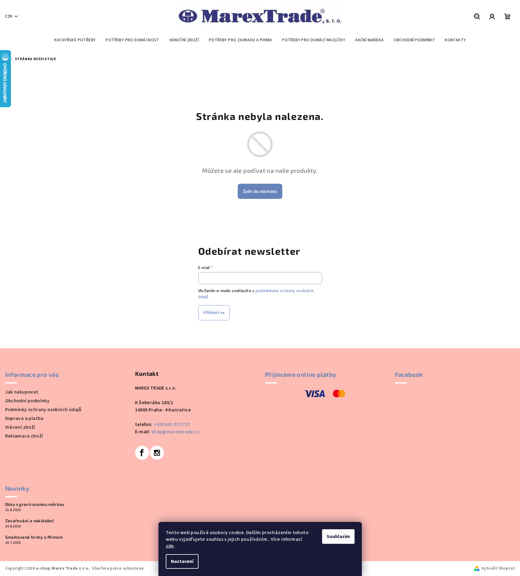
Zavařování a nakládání (29, 521)
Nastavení (182, 561)
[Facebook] (142, 453)
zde (170, 546)
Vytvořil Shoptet (498, 568)
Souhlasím (338, 536)
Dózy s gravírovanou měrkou (34, 504)
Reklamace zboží (24, 436)
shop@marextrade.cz (175, 431)
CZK (8, 16)
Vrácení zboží (20, 427)
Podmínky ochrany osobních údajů (43, 409)
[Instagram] (157, 453)
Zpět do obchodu (260, 191)
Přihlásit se (214, 313)
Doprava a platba (24, 418)
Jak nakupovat (22, 392)
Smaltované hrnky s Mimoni (34, 537)
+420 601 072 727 (172, 424)
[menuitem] (75, 40)
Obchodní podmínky (27, 400)
